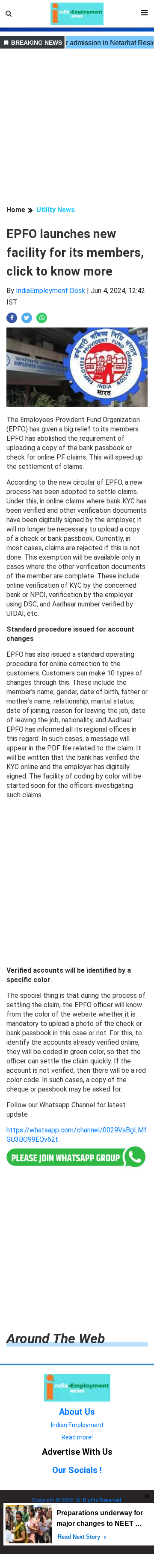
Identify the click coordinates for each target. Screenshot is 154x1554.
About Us (77, 1412)
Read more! (77, 1437)
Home (15, 210)
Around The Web (55, 1338)
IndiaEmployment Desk (50, 291)
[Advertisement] (77, 128)
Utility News (55, 210)
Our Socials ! (77, 1470)
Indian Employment (77, 1425)
